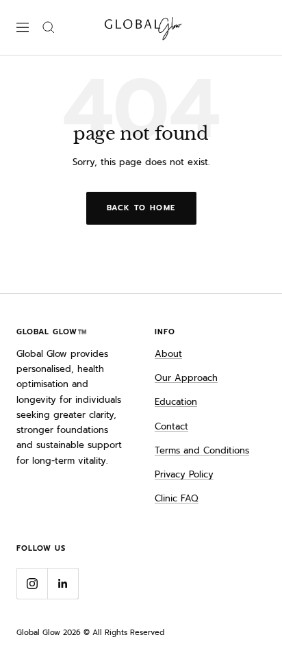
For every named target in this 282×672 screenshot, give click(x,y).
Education (176, 401)
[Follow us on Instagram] (31, 583)
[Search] (48, 27)
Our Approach (186, 377)
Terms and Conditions (202, 450)
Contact (171, 426)
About (168, 353)
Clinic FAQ (176, 498)
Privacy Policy (184, 474)
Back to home (141, 208)
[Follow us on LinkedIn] (62, 583)
